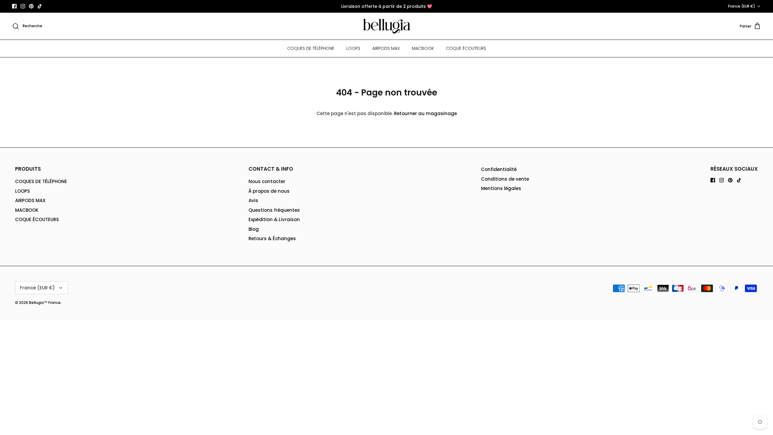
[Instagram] (23, 6)
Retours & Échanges (272, 238)
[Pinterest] (31, 6)
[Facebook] (14, 6)
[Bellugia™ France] (386, 26)
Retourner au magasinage (425, 113)
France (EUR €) (741, 6)
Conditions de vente (505, 179)
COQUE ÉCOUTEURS (466, 48)
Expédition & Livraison (274, 219)
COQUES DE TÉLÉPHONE (310, 48)
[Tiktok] (39, 6)
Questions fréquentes (274, 210)
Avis (253, 200)
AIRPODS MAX (386, 48)
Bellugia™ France (45, 302)
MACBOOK (423, 48)
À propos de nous (269, 191)
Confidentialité (499, 169)
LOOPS (353, 48)
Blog (254, 229)
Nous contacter (267, 181)
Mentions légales (501, 188)
